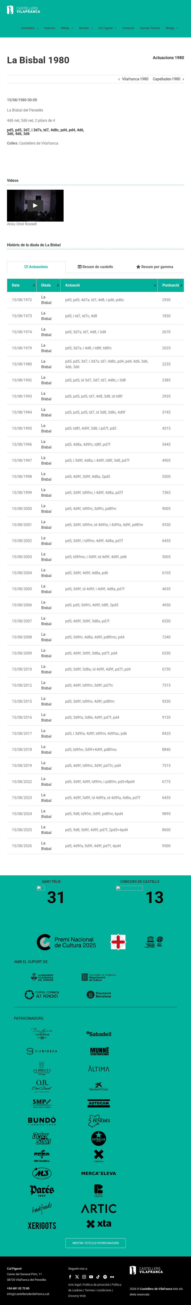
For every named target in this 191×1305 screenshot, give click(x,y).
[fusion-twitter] (77, 1277)
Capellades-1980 (166, 79)
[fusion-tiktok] (98, 1277)
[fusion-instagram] (84, 1277)
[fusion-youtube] (91, 1277)
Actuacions (38, 267)
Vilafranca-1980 (135, 79)
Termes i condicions (98, 1290)
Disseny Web (77, 1296)
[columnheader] (22, 285)
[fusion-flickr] (112, 1277)
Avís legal (74, 1284)
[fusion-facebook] (70, 1277)
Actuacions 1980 (168, 57)
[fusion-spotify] (105, 1277)
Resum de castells (97, 267)
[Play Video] (35, 205)
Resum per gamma (156, 267)
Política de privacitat (96, 1284)
